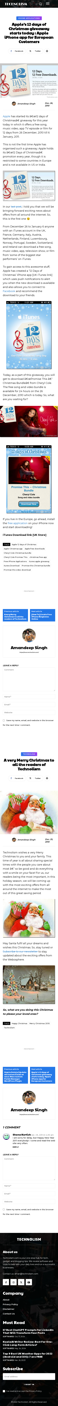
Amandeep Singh (26, 104)
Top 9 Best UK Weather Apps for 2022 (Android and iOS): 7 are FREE (28, 1355)
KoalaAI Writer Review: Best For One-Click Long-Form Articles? (28, 1343)
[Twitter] (21, 1282)
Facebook (9, 291)
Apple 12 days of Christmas (24, 544)
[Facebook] (6, 1282)
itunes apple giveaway (39, 561)
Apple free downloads (35, 549)
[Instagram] (13, 1282)
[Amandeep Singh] (14, 104)
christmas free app (38, 557)
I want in (29, 1384)
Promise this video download (17, 570)
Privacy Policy (35, 1391)
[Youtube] (29, 1282)
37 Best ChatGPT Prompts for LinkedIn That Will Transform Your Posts (28, 1331)
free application (18, 523)
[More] (47, 51)
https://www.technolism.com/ (29, 652)
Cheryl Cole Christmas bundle (17, 553)
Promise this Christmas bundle (36, 566)
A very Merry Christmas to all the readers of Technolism (15, 616)
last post (16, 206)
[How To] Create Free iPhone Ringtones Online (41, 616)
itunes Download (12, 566)
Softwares (8, 1336)
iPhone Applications (29, 18)
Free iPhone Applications (15, 561)
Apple (6, 116)
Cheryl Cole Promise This (15, 557)
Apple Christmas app (13, 549)
